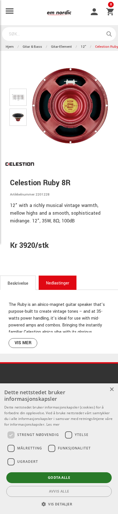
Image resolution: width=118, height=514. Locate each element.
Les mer (53, 424)
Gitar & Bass (32, 47)
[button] (59, 504)
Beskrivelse (17, 283)
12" (83, 47)
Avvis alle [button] (59, 491)
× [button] (111, 389)
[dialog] (59, 448)
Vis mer (23, 343)
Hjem (10, 47)
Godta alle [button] (59, 477)
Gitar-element (61, 47)
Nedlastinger (57, 283)
